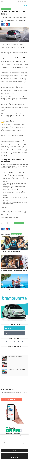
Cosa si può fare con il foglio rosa (15, 363)
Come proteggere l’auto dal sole (15, 356)
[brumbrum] (2, 1)
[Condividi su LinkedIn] (9, 24)
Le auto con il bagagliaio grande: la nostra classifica (14, 270)
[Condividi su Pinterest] (7, 24)
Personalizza (14, 454)
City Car (11, 223)
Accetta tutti (14, 457)
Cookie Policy (5, 437)
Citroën (5, 223)
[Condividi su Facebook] (2, 24)
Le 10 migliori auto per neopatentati (10, 251)
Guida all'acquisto (6, 8)
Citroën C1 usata (8, 217)
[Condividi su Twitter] (4, 24)
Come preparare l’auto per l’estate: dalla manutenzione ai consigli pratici (16, 370)
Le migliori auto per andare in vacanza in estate (13, 289)
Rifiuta (14, 450)
